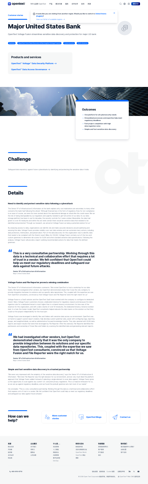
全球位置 (123, 449)
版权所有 (102, 476)
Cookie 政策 (110, 471)
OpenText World (81, 452)
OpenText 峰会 (80, 455)
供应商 (10, 458)
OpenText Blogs (93, 417)
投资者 (10, 452)
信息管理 (56, 446)
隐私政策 (95, 471)
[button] (38, 4)
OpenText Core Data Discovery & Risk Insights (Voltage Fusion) (39, 43)
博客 (77, 458)
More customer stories (59, 417)
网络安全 (56, 452)
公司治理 (33, 455)
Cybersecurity (69, 43)
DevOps (55, 461)
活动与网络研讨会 (81, 449)
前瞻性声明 (121, 471)
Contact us (125, 417)
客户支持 (123, 452)
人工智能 (56, 449)
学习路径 (101, 452)
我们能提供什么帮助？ (128, 446)
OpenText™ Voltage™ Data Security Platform (32, 63)
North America (82, 43)
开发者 (10, 449)
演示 (99, 455)
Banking (11, 43)
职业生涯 (11, 446)
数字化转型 (56, 458)
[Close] (114, 13)
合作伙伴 (11, 455)
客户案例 (101, 449)
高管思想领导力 (103, 446)
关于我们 (33, 446)
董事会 (33, 452)
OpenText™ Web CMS (127, 476)
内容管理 (56, 455)
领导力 (33, 449)
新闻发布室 (79, 446)
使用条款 (102, 471)
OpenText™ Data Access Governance (29, 69)
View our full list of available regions (49, 19)
